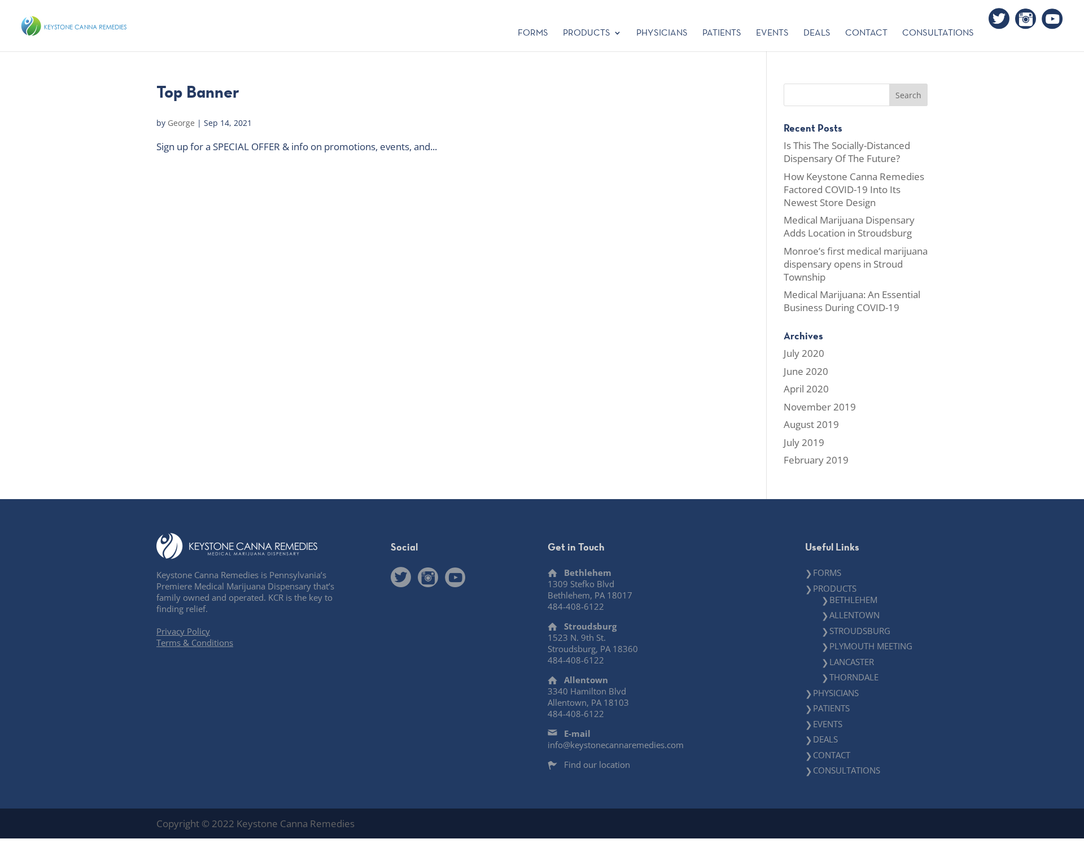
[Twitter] (999, 18)
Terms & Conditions (194, 642)
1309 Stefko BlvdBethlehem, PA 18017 (590, 589)
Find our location (597, 764)
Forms (533, 33)
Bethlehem (853, 599)
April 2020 (806, 388)
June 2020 (806, 371)
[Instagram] (1025, 18)
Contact (866, 33)
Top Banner (197, 91)
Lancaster (851, 661)
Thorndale (853, 677)
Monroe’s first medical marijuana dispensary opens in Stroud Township (856, 263)
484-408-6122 (576, 606)
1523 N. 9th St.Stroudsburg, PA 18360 (593, 643)
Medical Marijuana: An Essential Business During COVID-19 (852, 301)
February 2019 (816, 459)
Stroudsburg (859, 630)
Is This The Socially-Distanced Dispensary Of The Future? (847, 152)
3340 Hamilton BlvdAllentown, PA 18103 (588, 696)
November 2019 (820, 406)
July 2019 (804, 442)
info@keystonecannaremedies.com (616, 744)
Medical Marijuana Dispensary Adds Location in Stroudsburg (849, 226)
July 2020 (804, 353)
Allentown (854, 615)
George (181, 122)
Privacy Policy (183, 631)
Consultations (938, 33)
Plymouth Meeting (870, 646)
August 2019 (811, 424)
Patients (721, 33)
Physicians (662, 33)
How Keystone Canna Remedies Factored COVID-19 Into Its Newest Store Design (854, 189)
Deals (817, 33)
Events (772, 33)
